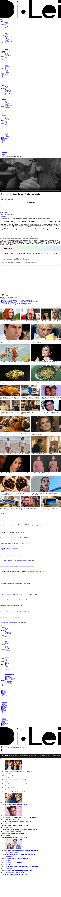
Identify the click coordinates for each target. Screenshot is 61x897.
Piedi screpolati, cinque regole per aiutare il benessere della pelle (12, 532)
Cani (6, 57)
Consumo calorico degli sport (10, 679)
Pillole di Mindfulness (9, 681)
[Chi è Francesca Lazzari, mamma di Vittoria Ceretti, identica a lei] (31, 819)
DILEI (42, 755)
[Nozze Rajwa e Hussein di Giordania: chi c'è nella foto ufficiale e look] (31, 765)
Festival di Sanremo (44, 234)
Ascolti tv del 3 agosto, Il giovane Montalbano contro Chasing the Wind (13, 622)
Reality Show (5, 692)
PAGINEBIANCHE (33, 755)
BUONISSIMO (54, 755)
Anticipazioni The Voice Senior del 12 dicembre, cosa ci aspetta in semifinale (16, 304)
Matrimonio (7, 54)
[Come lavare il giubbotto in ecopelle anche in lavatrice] (31, 823)
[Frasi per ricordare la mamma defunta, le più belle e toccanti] (31, 868)
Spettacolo (7, 23)
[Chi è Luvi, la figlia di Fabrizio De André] (31, 773)
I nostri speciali (5, 78)
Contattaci (9, 747)
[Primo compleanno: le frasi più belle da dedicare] (31, 856)
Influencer (4, 691)
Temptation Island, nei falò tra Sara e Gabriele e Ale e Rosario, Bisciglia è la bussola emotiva (17, 537)
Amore (6, 645)
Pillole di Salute (8, 682)
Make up (4, 708)
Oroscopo (4, 79)
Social (3, 693)
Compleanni (4, 697)
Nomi (3, 73)
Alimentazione (5, 723)
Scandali (4, 703)
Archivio (22, 747)
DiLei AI (4, 51)
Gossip (3, 698)
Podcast (3, 76)
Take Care (4, 35)
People (3, 21)
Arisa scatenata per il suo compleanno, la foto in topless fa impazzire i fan (14, 599)
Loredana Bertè (15, 229)
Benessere (7, 36)
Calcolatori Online (8, 41)
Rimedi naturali (5, 720)
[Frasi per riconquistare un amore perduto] (31, 831)
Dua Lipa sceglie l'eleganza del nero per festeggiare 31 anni (11, 605)
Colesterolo (4, 716)
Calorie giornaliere (8, 677)
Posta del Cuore (8, 55)
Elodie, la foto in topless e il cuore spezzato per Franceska (11, 588)
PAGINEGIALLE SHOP (23, 755)
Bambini (4, 710)
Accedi (1, 19)
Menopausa (4, 714)
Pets (3, 56)
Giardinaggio (7, 48)
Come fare (7, 61)
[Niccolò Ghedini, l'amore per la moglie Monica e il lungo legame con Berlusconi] (31, 864)
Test (5, 67)
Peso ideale (7, 675)
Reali (6, 25)
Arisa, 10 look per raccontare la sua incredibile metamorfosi (11, 555)
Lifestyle (6, 22)
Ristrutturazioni (8, 46)
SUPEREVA (58, 755)
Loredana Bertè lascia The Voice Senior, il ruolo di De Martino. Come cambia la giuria (18, 300)
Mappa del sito (14, 747)
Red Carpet (4, 695)
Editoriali (6, 69)
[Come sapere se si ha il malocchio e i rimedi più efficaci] (31, 835)
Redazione (4, 685)
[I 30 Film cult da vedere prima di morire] (31, 860)
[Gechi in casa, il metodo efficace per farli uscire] (31, 789)
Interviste (6, 70)
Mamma (6, 53)
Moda (6, 33)
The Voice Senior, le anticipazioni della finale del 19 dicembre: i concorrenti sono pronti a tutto (20, 301)
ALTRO (1, 83)
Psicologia (7, 39)
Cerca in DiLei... (3, 746)
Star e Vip (4, 24)
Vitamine (4, 719)
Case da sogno (7, 43)
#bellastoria (7, 72)
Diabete (3, 715)
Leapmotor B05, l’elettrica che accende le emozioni (9, 548)
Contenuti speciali (3, 747)
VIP (3, 155)
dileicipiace (7, 71)
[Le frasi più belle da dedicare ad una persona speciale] (31, 785)
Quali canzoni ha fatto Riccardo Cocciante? (29, 221)
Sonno (3, 721)
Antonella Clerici (7, 297)
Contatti (3, 81)
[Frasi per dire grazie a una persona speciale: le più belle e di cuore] (31, 781)
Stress (3, 722)
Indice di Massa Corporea (9, 674)
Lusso (3, 704)
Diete (6, 38)
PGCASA (28, 755)
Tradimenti (4, 696)
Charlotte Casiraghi (8, 30)
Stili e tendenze (5, 705)
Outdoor (6, 49)
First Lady (4, 690)
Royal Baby (4, 724)
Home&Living (5, 42)
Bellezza (6, 34)
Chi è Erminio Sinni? (7, 221)
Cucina (6, 60)
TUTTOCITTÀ (39, 755)
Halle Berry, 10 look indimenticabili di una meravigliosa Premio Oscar (13, 576)
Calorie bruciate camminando (10, 678)
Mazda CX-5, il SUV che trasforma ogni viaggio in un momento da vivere (14, 543)
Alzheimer (4, 718)
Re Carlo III (4, 152)
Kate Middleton (8, 26)
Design (6, 44)
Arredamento (7, 45)
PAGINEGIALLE (17, 755)
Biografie (4, 699)
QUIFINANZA (49, 755)
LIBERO (9, 755)
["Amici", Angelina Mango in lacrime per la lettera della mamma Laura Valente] (31, 827)
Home (3, 154)
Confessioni (4, 701)
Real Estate (7, 50)
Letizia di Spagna (8, 28)
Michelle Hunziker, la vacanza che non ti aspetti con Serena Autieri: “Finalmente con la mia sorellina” (19, 594)
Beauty (6, 63)
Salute (6, 37)
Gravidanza (4, 712)
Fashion (6, 65)
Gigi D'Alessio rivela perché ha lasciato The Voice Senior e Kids (14, 302)
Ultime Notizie (7, 671)
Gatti (6, 58)
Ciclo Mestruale (5, 713)
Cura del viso (4, 707)
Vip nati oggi (4, 148)
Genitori (3, 711)
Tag (3, 725)
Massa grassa (7, 676)
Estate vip (4, 149)
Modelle (3, 694)
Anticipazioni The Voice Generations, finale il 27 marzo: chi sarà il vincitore (16, 303)
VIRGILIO (12, 755)
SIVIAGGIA (45, 755)
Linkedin (4, 216)
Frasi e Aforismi (5, 74)
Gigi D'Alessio (13, 297)
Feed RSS (19, 747)
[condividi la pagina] (1, 205)
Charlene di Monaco (8, 29)
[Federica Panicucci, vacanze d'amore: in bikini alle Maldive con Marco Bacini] (31, 852)
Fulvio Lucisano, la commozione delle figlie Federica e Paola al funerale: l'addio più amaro (17, 560)
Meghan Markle (8, 27)
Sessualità (6, 40)
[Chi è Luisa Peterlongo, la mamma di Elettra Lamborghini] (31, 872)
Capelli (3, 706)
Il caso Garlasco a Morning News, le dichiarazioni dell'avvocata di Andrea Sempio (15, 611)
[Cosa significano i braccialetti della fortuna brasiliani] (31, 777)
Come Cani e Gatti (8, 683)
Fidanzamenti (4, 702)
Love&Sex (7, 66)
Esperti (3, 75)
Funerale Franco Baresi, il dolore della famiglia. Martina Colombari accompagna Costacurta (17, 566)
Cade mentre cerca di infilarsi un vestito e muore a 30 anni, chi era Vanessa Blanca (15, 583)
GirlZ (3, 62)
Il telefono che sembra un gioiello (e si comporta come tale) (11, 617)
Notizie (3, 77)
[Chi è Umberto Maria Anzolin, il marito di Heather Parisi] (31, 798)
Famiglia (4, 709)
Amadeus (2, 297)
